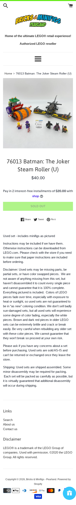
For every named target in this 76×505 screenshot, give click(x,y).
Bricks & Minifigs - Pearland (41, 479)
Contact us (10, 429)
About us (9, 424)
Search (8, 420)
